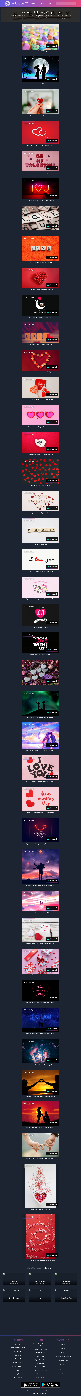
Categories (45, 4)
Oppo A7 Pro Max (40, 1360)
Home (33, 4)
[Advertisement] (40, 1319)
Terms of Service (38, 1390)
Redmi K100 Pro (40, 1353)
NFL (63, 1377)
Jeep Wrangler (40, 1363)
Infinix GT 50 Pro (40, 1374)
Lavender (63, 1352)
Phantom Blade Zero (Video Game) (40, 1344)
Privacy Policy (28, 1390)
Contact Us (54, 1390)
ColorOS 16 (18, 1355)
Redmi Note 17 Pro (40, 1367)
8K (18, 1370)
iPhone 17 (18, 1359)
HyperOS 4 (40, 1356)
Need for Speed (63, 1361)
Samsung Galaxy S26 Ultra (17, 1344)
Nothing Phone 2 (18, 1374)
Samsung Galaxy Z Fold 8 (18, 1348)
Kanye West (63, 1348)
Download (53, 46)
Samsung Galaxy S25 (18, 1366)
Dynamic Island (17, 1362)
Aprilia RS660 (63, 1369)
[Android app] (50, 1384)
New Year (37, 15)
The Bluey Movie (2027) (40, 1349)
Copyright (47, 1390)
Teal (63, 1373)
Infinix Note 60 (17, 1377)
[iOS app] (30, 1384)
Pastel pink (63, 1365)
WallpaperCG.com (17, 3)
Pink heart (63, 1344)
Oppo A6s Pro (40, 1377)
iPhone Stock (18, 1351)
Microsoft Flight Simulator (63, 1356)
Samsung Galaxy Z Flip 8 (40, 1370)
